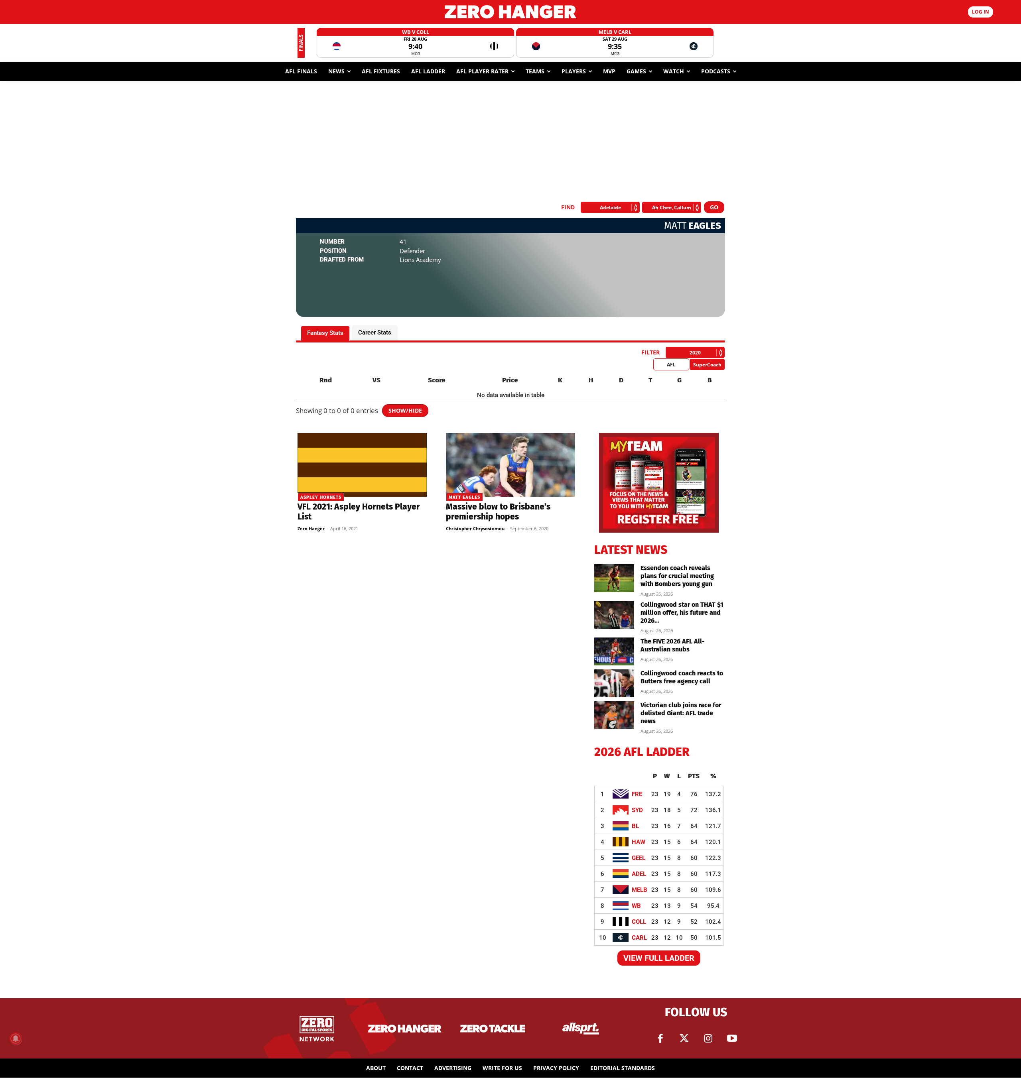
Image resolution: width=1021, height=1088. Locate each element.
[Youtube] (732, 1039)
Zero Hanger (311, 528)
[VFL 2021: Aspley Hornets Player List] (362, 465)
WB (636, 905)
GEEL (638, 858)
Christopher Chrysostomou (475, 528)
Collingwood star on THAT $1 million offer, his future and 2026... (682, 612)
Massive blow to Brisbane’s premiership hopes (498, 512)
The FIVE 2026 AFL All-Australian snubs (673, 645)
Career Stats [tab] (374, 332)
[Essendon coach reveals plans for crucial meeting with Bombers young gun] (614, 578)
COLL (639, 921)
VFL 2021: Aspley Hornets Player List (359, 512)
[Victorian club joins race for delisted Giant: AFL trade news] (614, 715)
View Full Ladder (658, 958)
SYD (637, 810)
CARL (639, 937)
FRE (637, 794)
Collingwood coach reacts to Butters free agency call (682, 677)
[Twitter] (684, 1039)
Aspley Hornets (320, 497)
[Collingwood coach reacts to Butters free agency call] (614, 683)
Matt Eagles (464, 497)
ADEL (639, 873)
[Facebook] (660, 1039)
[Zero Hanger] (510, 11)
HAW (638, 842)
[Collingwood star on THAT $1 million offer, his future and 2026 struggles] (614, 615)
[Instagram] (708, 1039)
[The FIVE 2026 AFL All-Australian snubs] (614, 651)
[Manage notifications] (15, 1038)
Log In (980, 11)
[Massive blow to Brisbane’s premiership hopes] (510, 465)
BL (635, 826)
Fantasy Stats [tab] (325, 332)
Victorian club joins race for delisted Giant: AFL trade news (681, 713)
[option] (415, 43)
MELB (639, 889)
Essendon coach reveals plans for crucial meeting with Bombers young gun (677, 576)
